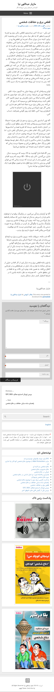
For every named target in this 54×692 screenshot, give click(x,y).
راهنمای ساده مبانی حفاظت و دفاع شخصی (35, 482)
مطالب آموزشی (28, 294)
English (48, 424)
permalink (46, 297)
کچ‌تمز (20, 688)
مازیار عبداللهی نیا (27, 4)
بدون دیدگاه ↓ (46, 28)
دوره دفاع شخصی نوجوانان (40, 477)
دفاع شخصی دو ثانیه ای (41, 466)
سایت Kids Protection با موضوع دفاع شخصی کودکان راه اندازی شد (27, 462)
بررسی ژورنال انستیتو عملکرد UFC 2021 (36, 487)
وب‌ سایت (45, 374)
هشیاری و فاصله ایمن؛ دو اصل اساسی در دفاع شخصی (31, 474)
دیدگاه (45, 321)
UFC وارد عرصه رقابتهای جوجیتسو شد (36, 458)
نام (47, 355)
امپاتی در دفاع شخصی (41, 472)
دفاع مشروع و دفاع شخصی (40, 469)
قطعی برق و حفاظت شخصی (39, 485)
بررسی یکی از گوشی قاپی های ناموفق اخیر (35, 490)
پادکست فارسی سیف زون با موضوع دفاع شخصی (33, 479)
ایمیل (46, 364)
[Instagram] (27, 680)
